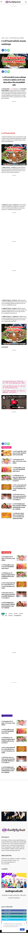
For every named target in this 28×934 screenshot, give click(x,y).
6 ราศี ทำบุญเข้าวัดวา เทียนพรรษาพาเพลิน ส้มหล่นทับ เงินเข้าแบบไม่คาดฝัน (19, 453)
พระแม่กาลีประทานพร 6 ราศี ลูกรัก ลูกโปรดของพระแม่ (14, 387)
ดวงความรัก (21, 613)
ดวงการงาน (10, 613)
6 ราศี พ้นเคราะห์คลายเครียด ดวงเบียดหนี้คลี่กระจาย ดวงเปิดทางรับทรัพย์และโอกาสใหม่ (18, 516)
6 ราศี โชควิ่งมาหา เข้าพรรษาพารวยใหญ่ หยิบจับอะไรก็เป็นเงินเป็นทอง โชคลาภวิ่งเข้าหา (19, 478)
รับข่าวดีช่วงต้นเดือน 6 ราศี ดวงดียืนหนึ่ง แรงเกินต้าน (14, 391)
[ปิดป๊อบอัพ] (24, 924)
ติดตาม (24, 913)
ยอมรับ (22, 929)
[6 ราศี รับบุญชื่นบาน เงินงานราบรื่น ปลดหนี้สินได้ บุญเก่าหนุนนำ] (6, 469)
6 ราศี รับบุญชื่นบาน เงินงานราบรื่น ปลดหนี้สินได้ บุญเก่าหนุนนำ (19, 469)
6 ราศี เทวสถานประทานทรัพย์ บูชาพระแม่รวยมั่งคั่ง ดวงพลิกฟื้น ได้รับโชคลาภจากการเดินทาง (19, 497)
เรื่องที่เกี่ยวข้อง (6, 447)
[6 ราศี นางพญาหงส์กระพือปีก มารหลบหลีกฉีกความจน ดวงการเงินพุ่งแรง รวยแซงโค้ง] (6, 487)
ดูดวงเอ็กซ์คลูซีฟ (7, 716)
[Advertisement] (14, 21)
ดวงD (11, 89)
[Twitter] (5, 50)
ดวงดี (3, 615)
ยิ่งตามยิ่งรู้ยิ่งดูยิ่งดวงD (17, 615)
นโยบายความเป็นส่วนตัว (16, 925)
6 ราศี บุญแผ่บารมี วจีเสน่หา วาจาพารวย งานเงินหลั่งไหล (19, 461)
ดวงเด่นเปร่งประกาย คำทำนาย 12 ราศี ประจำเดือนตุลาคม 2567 (14, 382)
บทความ (6, 38)
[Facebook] (3, 50)
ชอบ (25, 910)
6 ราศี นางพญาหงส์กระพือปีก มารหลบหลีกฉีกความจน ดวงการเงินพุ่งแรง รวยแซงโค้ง (19, 487)
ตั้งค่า (17, 926)
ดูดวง (6, 615)
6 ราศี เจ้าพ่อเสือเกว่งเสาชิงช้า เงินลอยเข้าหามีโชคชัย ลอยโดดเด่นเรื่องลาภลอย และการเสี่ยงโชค (19, 506)
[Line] (8, 50)
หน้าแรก (2, 38)
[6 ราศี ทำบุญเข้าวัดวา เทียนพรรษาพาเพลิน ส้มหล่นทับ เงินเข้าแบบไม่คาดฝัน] (6, 453)
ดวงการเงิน (16, 613)
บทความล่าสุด (6, 552)
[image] (14, 880)
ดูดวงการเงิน (10, 615)
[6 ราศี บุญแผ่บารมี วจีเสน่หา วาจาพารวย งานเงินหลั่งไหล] (6, 461)
